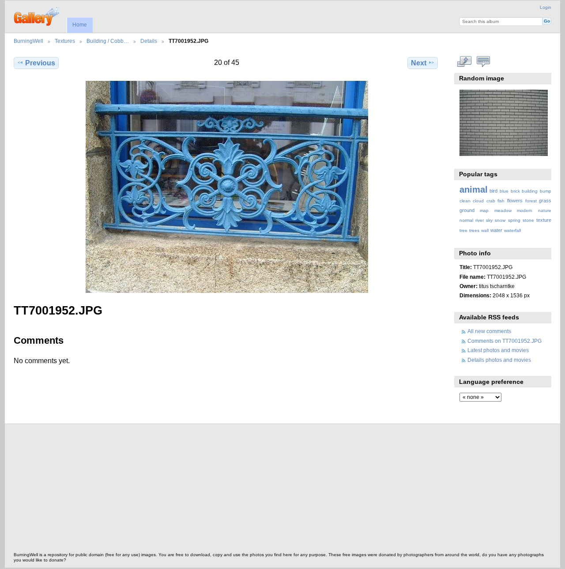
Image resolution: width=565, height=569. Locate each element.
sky (489, 220)
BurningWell (28, 41)
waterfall (512, 230)
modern (524, 210)
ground (467, 210)
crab (490, 200)
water (496, 230)
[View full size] (227, 187)
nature (544, 210)
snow (500, 220)
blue (504, 191)
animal (474, 189)
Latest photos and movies (498, 350)
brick (515, 191)
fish (501, 200)
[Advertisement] (278, 490)
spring (514, 220)
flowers (515, 200)
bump (545, 191)
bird (493, 190)
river (479, 220)
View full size (464, 62)
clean (465, 200)
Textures (65, 41)
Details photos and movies (499, 360)
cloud (478, 200)
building (530, 191)
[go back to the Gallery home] (37, 15)
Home (79, 25)
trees (474, 230)
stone (528, 220)
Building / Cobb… (108, 41)
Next (418, 63)
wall (485, 230)
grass (545, 200)
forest (531, 200)
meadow (503, 210)
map (484, 210)
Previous (40, 63)
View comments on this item (483, 62)
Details (148, 41)
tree (463, 230)
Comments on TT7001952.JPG (504, 341)
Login (545, 7)
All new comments (489, 331)
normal (466, 220)
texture (543, 220)
